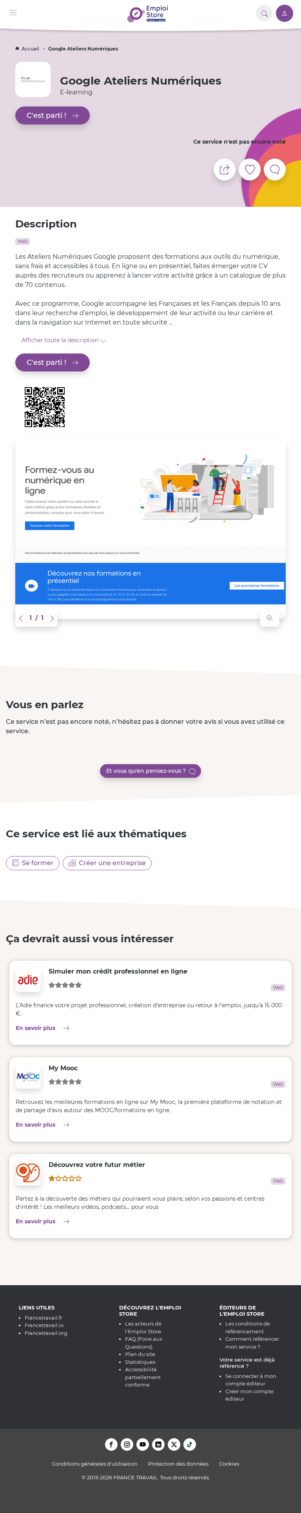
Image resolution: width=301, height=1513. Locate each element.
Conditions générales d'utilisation (95, 1464)
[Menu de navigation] (13, 12)
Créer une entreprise (111, 863)
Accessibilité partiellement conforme (143, 1377)
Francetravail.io (44, 1325)
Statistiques (140, 1362)
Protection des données (178, 1464)
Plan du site (140, 1354)
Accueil (31, 49)
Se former (36, 863)
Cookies (229, 1464)
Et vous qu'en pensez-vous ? (147, 770)
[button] (21, 618)
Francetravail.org (46, 1333)
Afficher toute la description (61, 340)
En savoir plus (103, 1028)
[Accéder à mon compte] (284, 13)
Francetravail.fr (43, 1318)
